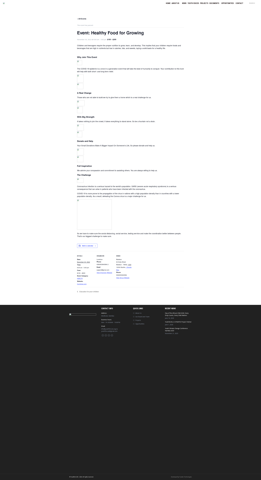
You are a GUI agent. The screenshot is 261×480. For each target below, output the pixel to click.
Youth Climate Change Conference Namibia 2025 (176, 329)
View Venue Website (122, 278)
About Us (138, 313)
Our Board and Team (142, 317)
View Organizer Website (104, 273)
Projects (138, 320)
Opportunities (139, 324)
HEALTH (80, 278)
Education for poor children (89, 291)
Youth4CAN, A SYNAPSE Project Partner (178, 322)
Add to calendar (87, 246)
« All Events (81, 19)
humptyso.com (82, 284)
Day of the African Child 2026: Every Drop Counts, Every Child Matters (177, 314)
